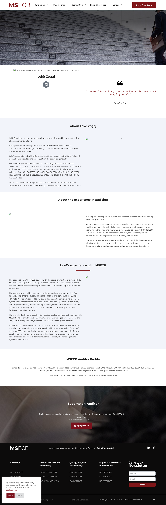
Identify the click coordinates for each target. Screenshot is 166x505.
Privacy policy (46, 500)
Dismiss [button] (19, 496)
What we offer (59, 5)
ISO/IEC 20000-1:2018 (49, 481)
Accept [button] (10, 496)
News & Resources (98, 5)
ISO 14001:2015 (76, 477)
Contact (116, 5)
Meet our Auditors (39, 32)
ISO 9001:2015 (76, 472)
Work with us (77, 5)
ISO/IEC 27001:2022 (48, 472)
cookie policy (12, 490)
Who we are (40, 5)
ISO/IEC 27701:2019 (48, 477)
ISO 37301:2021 (105, 477)
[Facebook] (154, 447)
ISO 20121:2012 (76, 481)
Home (12, 32)
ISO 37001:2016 (105, 472)
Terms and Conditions (79, 500)
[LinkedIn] (148, 447)
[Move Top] (154, 499)
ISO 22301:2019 (105, 481)
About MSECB (16, 472)
